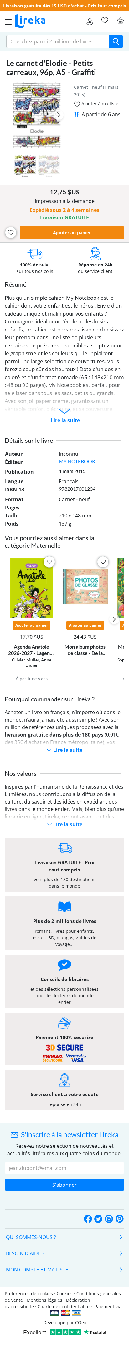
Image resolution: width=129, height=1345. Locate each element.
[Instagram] (109, 1218)
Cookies (65, 1293)
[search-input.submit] (116, 41)
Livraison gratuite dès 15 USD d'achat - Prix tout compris (64, 6)
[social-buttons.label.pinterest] (120, 1218)
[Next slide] (59, 115)
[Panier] (120, 20)
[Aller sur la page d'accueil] (30, 21)
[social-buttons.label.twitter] (98, 1218)
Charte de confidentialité (64, 1306)
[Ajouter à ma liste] (11, 232)
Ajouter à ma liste (99, 104)
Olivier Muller (25, 659)
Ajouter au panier (72, 233)
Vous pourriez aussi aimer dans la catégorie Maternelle (49, 541)
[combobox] (57, 41)
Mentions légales (44, 1300)
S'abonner (64, 1184)
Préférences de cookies (29, 1293)
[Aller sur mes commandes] (90, 21)
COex (80, 1322)
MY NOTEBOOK (77, 461)
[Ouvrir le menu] (6, 21)
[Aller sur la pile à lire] (104, 20)
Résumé (15, 284)
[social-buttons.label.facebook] (88, 1218)
